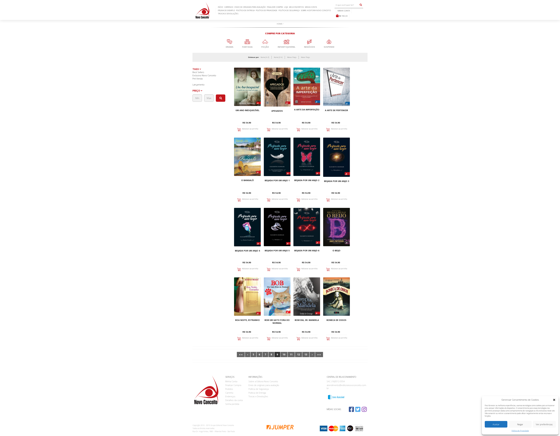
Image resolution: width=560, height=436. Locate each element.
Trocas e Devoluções (228, 13)
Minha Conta (311, 7)
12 (298, 354)
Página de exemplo (226, 10)
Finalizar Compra (275, 7)
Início (220, 7)
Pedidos (229, 389)
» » (319, 354)
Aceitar (496, 424)
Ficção (265, 46)
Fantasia (247, 46)
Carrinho (228, 7)
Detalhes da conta (234, 400)
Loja (286, 7)
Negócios (309, 46)
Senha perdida (232, 404)
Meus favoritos (296, 7)
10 (284, 354)
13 (305, 354)
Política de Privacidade (520, 430)
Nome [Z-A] (278, 57)
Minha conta (344, 10)
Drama (229, 46)
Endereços (230, 396)
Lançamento (198, 84)
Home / (280, 23)
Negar (520, 424)
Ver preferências (544, 424)
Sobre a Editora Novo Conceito (316, 10)
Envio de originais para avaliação (250, 7)
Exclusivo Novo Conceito (204, 75)
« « (241, 354)
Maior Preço (305, 57)
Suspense (329, 46)
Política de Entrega (245, 10)
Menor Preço (291, 57)
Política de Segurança (289, 10)
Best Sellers (198, 72)
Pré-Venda (197, 78)
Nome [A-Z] (265, 57)
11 (291, 354)
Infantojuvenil (286, 46)
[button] (554, 399)
